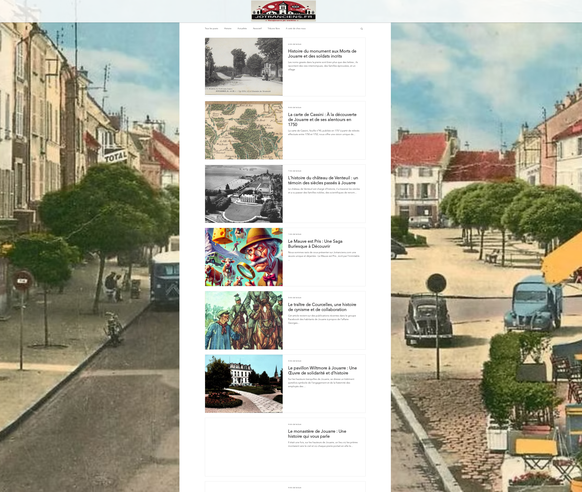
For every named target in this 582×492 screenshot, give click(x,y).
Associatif (257, 28)
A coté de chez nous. (296, 28)
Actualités (242, 28)
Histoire (227, 28)
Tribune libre (274, 28)
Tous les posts (211, 28)
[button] (361, 29)
